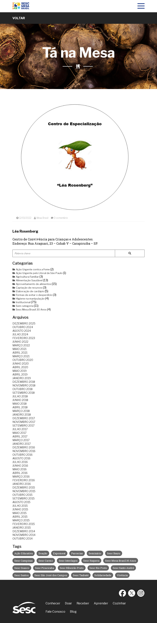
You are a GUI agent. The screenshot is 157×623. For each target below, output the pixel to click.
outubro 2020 (22, 359)
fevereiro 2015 (23, 524)
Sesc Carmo (45, 560)
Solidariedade (102, 575)
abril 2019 (20, 374)
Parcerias (77, 553)
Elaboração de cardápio (30, 291)
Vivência (122, 575)
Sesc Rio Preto (98, 568)
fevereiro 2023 (23, 338)
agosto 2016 (21, 458)
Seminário (95, 553)
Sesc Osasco (21, 568)
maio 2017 (19, 432)
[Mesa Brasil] (20, 6)
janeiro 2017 (21, 443)
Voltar (18, 18)
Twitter (131, 593)
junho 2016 (20, 465)
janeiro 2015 (21, 527)
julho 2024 (20, 334)
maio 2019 (19, 370)
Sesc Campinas (23, 560)
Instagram (141, 593)
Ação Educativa (23, 553)
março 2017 (20, 440)
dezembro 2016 (23, 447)
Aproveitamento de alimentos (33, 284)
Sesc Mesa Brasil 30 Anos (31, 309)
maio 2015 (19, 513)
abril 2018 (20, 407)
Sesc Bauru (113, 553)
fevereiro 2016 (23, 480)
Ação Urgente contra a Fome (33, 269)
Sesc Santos (21, 575)
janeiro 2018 (21, 414)
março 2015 (21, 520)
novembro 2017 (23, 421)
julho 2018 (20, 396)
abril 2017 (19, 436)
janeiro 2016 (21, 483)
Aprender (101, 603)
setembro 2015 (23, 498)
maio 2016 (19, 469)
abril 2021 (19, 352)
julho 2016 (20, 462)
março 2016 (21, 476)
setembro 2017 (23, 425)
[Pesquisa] (130, 253)
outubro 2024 (22, 327)
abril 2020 (20, 367)
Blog (73, 611)
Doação (42, 553)
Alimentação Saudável (29, 280)
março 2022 (21, 345)
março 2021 (20, 356)
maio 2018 (19, 403)
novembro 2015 (23, 491)
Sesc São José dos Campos (50, 575)
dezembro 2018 (23, 381)
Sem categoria (24, 305)
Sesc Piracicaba (44, 568)
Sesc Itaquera (91, 560)
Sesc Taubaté (81, 575)
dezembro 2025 (23, 323)
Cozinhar (119, 603)
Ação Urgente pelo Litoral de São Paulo (39, 273)
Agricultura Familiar (27, 276)
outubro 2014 (22, 538)
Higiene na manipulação (30, 298)
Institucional (23, 302)
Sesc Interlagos (68, 560)
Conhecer (53, 603)
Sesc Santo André (123, 568)
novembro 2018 (23, 385)
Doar (68, 603)
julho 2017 (20, 429)
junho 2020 (20, 363)
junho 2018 (20, 400)
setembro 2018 (23, 392)
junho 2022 (20, 341)
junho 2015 (20, 509)
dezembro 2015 (23, 487)
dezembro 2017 (23, 418)
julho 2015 (20, 505)
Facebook (122, 593)
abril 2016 (20, 472)
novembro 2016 (23, 451)
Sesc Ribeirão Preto (72, 568)
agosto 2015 (21, 502)
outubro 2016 (22, 454)
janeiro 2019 (21, 378)
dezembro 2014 (23, 531)
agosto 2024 (21, 330)
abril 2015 (20, 516)
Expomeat (59, 553)
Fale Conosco (55, 611)
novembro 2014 (23, 534)
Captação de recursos (29, 287)
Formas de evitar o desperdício (34, 294)
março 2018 (21, 411)
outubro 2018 (22, 389)
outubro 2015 (22, 494)
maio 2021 (19, 349)
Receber (83, 603)
